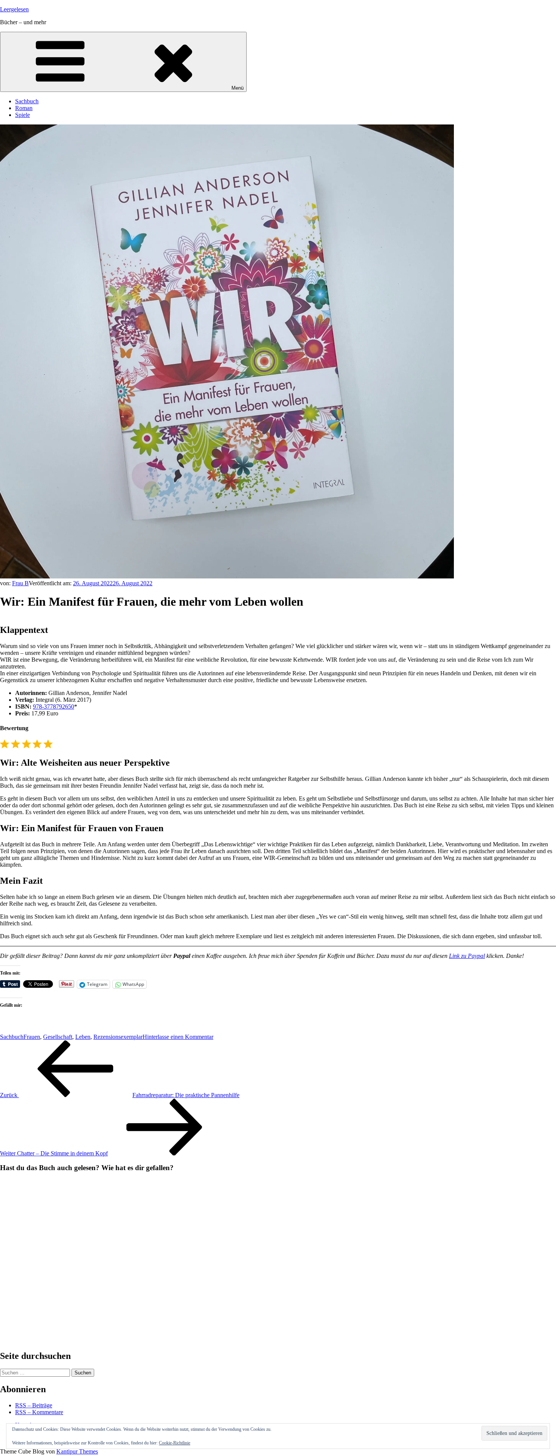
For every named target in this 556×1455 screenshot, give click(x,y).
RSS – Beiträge (33, 1405)
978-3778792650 (53, 706)
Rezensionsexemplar (118, 1037)
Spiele (22, 115)
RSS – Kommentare (39, 1412)
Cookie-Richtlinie (174, 1443)
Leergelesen (14, 9)
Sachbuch (27, 101)
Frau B (20, 583)
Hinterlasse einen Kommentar (178, 1037)
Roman (24, 108)
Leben (82, 1037)
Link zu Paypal (467, 956)
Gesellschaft (57, 1037)
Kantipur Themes (77, 1451)
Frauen (31, 1037)
